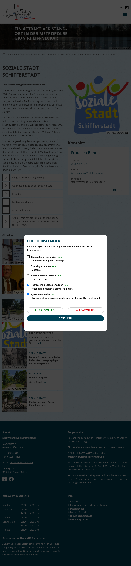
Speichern (65, 318)
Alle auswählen (45, 310)
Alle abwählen (86, 310)
